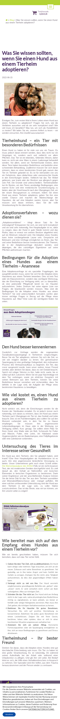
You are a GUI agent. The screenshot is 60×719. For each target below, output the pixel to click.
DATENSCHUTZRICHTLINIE (41, 709)
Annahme (9, 714)
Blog (12, 20)
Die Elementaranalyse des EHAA (17, 466)
